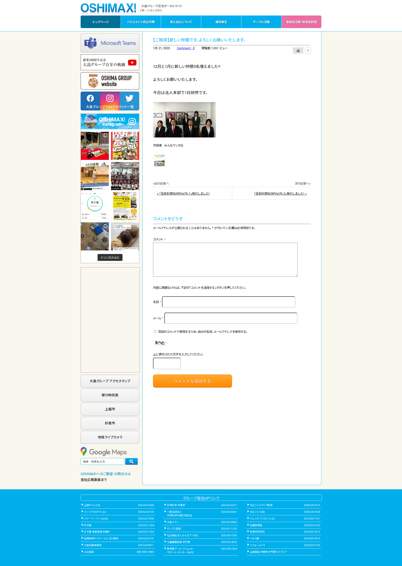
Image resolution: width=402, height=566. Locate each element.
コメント (159, 239)
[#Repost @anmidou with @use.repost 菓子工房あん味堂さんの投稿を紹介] (125, 236)
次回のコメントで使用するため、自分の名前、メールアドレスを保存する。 (203, 332)
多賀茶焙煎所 (257, 531)
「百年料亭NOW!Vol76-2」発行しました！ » (280, 194)
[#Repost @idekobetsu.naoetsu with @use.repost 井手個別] (95, 206)
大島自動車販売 (93, 545)
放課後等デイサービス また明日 (101, 538)
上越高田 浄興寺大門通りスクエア (268, 551)
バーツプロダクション (95, 511)
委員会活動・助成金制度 (301, 22)
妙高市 (110, 423)
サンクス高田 (174, 528)
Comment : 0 (186, 48)
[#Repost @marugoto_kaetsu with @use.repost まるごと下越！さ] (125, 146)
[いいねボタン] (298, 50)
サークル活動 (261, 22)
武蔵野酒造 (256, 525)
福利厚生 (221, 22)
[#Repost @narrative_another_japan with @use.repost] (125, 206)
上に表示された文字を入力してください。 (178, 354)
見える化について (181, 22)
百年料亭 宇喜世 (176, 505)
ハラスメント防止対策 (141, 22)
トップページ (101, 22)
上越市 (110, 409)
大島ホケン (173, 522)
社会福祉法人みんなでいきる (182, 535)
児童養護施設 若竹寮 (178, 542)
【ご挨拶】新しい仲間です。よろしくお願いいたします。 (199, 40)
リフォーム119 (257, 545)
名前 (157, 302)
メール (158, 318)
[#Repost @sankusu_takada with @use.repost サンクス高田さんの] (125, 176)
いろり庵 (254, 538)
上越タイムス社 (92, 505)
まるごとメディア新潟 (261, 505)
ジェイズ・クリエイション (263, 518)
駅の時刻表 (110, 395)
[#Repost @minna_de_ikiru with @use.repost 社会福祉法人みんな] (95, 176)
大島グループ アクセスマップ (110, 381)
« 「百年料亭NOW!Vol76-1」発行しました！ (183, 194)
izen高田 (89, 551)
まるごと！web (257, 511)
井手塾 (87, 525)
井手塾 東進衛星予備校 (97, 531)
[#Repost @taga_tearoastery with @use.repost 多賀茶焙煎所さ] (95, 146)
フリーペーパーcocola (96, 518)
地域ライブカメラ (110, 437)
